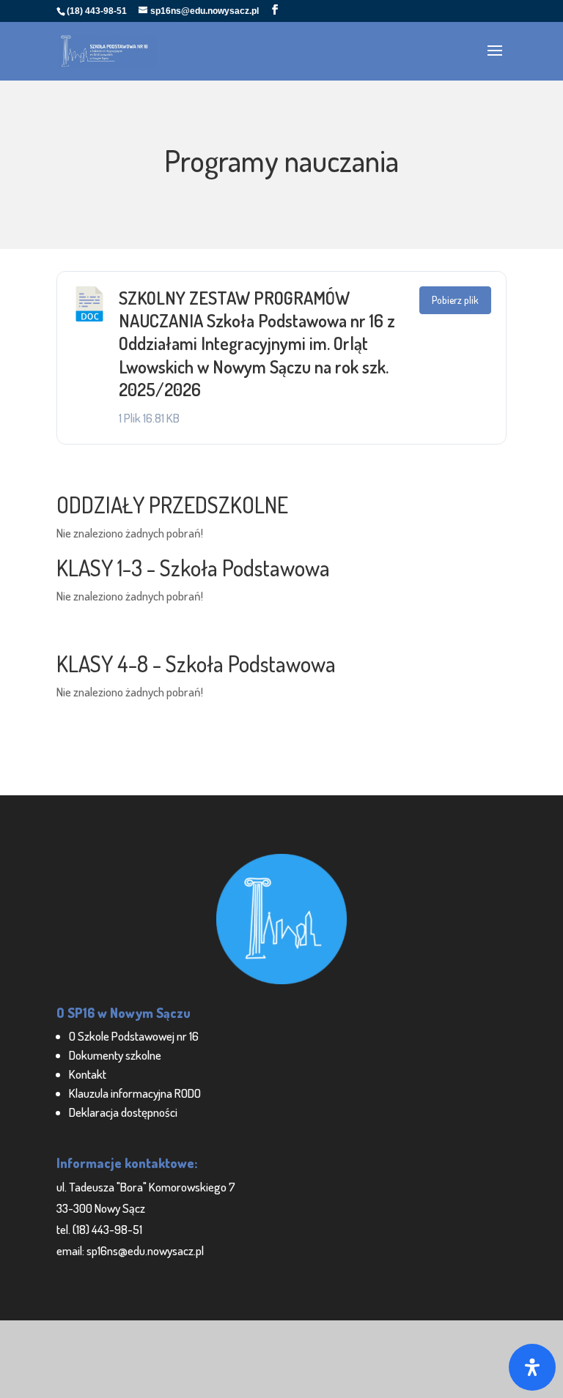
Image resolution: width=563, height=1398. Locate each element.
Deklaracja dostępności (123, 1112)
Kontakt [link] (87, 1074)
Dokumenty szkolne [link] (115, 1055)
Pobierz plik (455, 300)
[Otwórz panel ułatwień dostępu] (532, 1367)
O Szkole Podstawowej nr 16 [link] (134, 1036)
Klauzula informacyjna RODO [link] (135, 1093)
